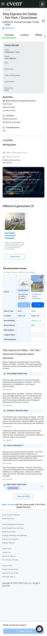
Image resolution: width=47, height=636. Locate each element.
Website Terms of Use (10, 573)
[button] (31, 282)
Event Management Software (13, 524)
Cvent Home (6, 549)
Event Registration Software (13, 528)
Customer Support (9, 556)
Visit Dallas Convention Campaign (10, 235)
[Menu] (3, 4)
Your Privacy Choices (10, 560)
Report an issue (8, 504)
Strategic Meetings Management (14, 535)
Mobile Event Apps (9, 532)
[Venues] (42, 4)
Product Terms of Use (10, 569)
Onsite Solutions (8, 518)
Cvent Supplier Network (11, 515)
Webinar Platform (8, 543)
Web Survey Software (10, 539)
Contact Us (6, 552)
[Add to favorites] (43, 21)
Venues (7, 10)
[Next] (44, 35)
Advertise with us (8, 577)
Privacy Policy (7, 566)
